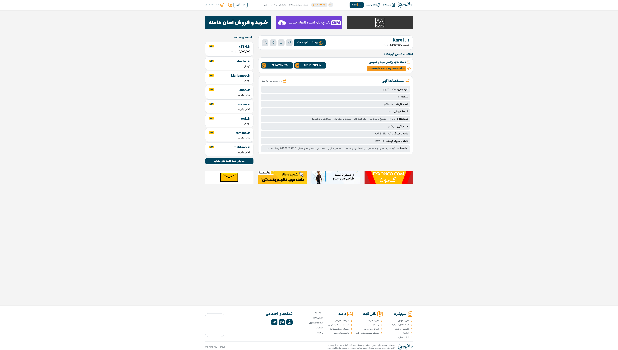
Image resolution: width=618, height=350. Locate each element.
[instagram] (282, 322)
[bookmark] (281, 42)
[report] (265, 42)
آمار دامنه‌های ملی (342, 320)
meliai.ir (244, 104)
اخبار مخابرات (373, 320)
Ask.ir (245, 118)
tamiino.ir (243, 133)
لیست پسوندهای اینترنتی (338, 324)
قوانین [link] (319, 328)
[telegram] (274, 322)
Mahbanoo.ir (240, 76)
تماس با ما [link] (318, 318)
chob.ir (244, 90)
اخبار (266, 5)
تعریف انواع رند (402, 320)
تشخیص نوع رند (278, 5)
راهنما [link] (320, 333)
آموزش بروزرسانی (371, 329)
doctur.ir (243, 61)
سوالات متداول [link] (316, 323)
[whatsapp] (289, 322)
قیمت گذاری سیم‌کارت (299, 5)
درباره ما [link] (319, 313)
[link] (230, 5)
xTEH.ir (244, 46)
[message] (289, 42)
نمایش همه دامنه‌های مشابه (229, 161)
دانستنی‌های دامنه (341, 333)
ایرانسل (406, 333)
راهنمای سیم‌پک (372, 324)
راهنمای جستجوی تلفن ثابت (367, 333)
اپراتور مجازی (403, 337)
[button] (319, 4)
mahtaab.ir (242, 147)
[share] (273, 42)
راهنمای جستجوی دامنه (339, 329)
